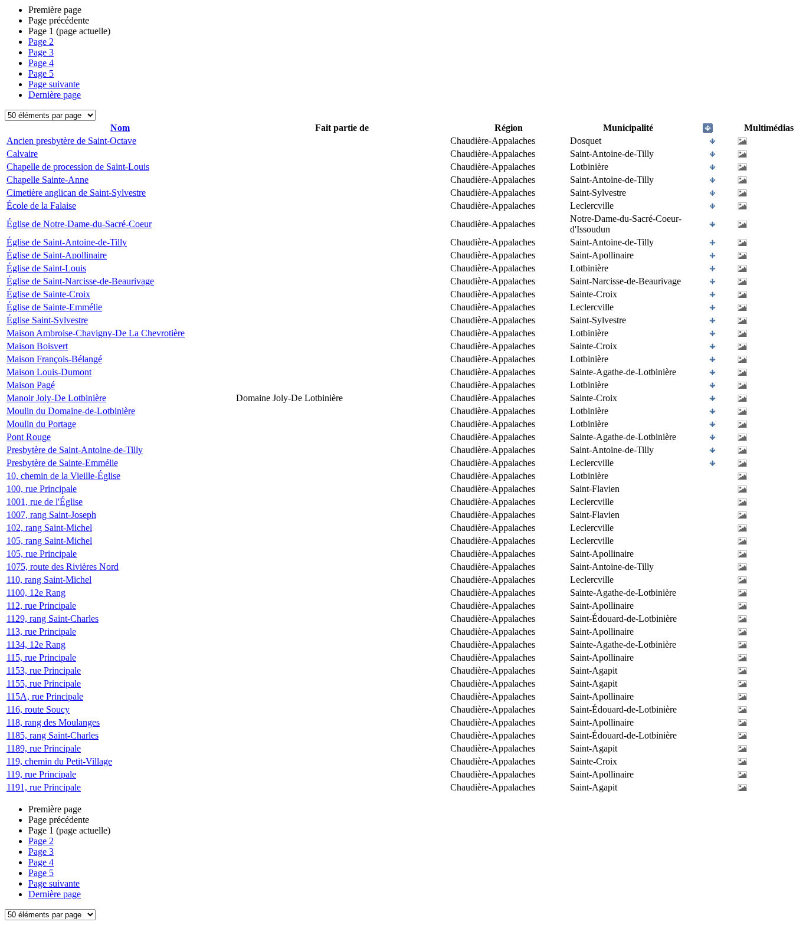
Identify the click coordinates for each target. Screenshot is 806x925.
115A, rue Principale (44, 696)
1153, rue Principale (43, 670)
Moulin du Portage (41, 424)
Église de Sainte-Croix (48, 294)
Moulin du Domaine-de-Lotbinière (70, 411)
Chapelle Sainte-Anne (47, 180)
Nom (120, 128)
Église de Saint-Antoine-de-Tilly (66, 242)
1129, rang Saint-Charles (52, 619)
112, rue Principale (41, 606)
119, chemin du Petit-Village (59, 761)
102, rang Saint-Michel (49, 528)
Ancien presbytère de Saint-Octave (71, 141)
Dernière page (54, 95)
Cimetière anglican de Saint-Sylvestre (76, 193)
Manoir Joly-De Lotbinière (56, 398)
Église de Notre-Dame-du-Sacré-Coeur (79, 224)
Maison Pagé (30, 385)
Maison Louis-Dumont (48, 372)
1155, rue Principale (43, 683)
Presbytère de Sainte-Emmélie (62, 463)
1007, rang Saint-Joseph (51, 515)
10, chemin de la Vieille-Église (63, 476)
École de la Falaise (41, 206)
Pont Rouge (28, 437)
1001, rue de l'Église (44, 502)
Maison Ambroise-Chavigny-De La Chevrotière (95, 333)
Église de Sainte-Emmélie (54, 307)
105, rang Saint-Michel (49, 541)
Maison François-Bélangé (54, 359)
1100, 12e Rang (35, 593)
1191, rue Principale (43, 787)
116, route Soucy (38, 709)
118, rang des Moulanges (53, 722)
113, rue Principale (41, 631)
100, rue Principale (41, 489)
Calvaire (22, 154)
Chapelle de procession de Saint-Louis (77, 167)
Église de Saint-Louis (46, 268)
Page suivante (54, 84)
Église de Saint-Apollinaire (56, 255)
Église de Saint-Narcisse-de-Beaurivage (80, 281)
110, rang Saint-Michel (48, 580)
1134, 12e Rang (35, 644)
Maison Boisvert (37, 346)
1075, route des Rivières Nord (62, 567)
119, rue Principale (41, 774)
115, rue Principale (41, 657)
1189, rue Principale (43, 748)
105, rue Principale (41, 554)
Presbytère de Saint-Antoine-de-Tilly (74, 450)
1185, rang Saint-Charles (52, 735)
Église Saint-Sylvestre (47, 320)
